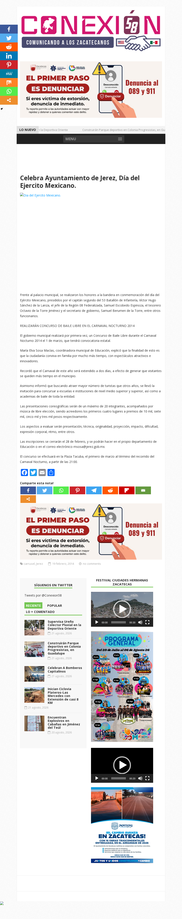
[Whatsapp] (61, 490)
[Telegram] (94, 490)
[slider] (118, 622)
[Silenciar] (140, 622)
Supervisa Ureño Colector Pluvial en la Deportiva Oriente (64, 625)
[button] (122, 609)
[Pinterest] (77, 490)
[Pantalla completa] (147, 622)
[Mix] (9, 82)
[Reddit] (110, 490)
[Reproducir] (97, 622)
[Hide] (2, 109)
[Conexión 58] (91, 31)
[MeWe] (9, 73)
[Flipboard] (127, 490)
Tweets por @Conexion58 (43, 595)
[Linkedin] (9, 55)
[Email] (143, 490)
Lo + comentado (40, 612)
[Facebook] (28, 490)
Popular (54, 605)
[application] (122, 609)
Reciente (33, 605)
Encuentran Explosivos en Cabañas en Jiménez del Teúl (64, 722)
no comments (92, 564)
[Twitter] (44, 490)
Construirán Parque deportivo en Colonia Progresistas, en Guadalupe (124, 130)
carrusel (29, 564)
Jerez (39, 564)
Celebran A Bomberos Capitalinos (65, 669)
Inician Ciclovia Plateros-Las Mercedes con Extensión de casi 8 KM (63, 696)
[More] (28, 499)
